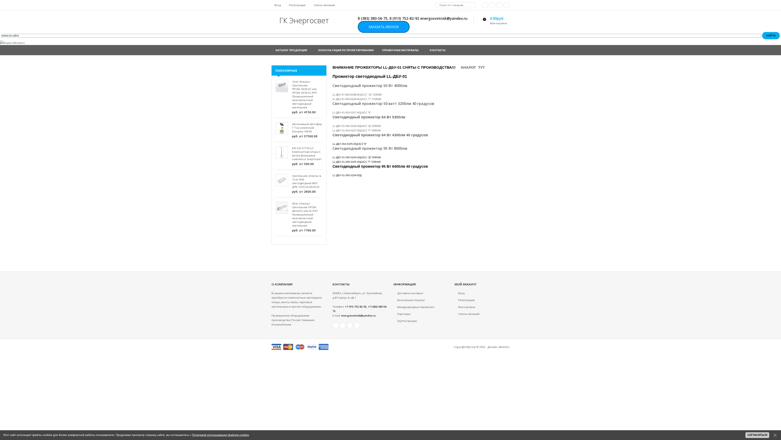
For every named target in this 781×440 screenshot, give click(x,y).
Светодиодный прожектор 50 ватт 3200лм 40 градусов (383, 103)
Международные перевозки (415, 307)
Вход (277, 5)
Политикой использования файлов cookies (220, 435)
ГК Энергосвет (304, 20)
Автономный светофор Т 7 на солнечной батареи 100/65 (307, 127)
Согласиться (757, 435)
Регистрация (296, 5)
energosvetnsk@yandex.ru (358, 315)
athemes (503, 347)
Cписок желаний (468, 314)
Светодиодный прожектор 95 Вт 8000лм (370, 148)
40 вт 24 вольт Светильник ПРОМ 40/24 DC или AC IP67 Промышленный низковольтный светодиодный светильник (305, 214)
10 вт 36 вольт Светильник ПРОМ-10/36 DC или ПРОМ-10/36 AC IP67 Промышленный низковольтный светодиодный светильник (304, 94)
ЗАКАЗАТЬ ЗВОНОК (384, 27)
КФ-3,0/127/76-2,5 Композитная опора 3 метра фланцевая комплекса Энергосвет (307, 153)
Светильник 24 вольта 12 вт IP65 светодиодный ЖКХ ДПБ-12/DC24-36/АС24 (306, 181)
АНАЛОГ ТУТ (473, 67)
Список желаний (324, 5)
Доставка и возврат (410, 293)
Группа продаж (407, 321)
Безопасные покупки (411, 300)
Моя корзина (466, 307)
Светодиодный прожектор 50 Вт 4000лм (370, 85)
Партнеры (404, 314)
